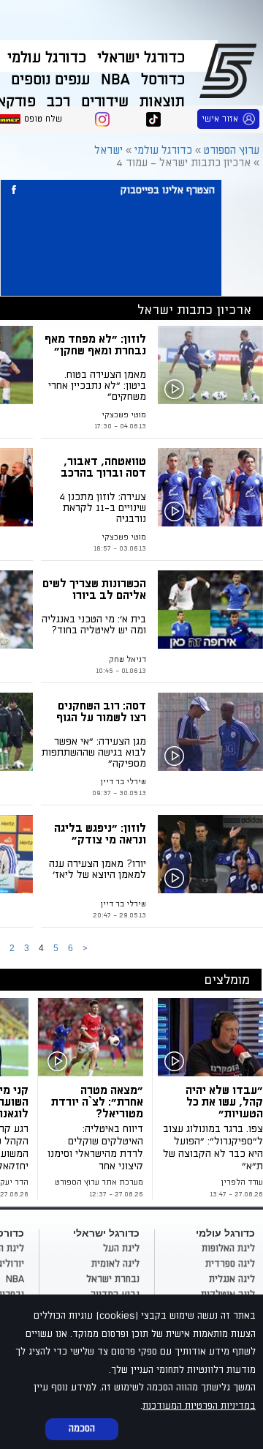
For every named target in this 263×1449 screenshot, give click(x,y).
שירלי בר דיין (123, 782)
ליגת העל (121, 1248)
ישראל (108, 150)
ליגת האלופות (228, 1248)
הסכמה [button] (82, 1428)
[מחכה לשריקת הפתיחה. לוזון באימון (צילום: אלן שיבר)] (210, 365)
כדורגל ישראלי (141, 57)
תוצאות (162, 101)
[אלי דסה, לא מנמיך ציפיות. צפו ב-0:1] (210, 732)
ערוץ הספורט (230, 70)
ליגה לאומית (115, 1263)
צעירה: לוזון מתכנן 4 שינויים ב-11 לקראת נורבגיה (102, 508)
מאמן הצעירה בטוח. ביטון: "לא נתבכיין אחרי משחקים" (97, 385)
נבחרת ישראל (113, 1279)
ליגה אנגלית (232, 1279)
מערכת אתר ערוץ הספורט (99, 1182)
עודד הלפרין (242, 1182)
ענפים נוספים (50, 79)
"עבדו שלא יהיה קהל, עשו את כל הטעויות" (224, 1102)
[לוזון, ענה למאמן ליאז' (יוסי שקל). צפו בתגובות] (210, 854)
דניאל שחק (127, 659)
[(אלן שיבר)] (93, 1037)
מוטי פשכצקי (124, 415)
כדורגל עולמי (46, 57)
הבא (85, 948)
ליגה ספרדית (230, 1263)
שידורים (105, 101)
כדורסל (163, 79)
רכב (58, 101)
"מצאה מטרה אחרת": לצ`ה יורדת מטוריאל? (97, 1102)
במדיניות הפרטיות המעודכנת (199, 1405)
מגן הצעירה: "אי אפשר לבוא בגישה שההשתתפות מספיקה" (94, 752)
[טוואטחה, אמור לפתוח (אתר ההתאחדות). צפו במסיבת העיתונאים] (210, 487)
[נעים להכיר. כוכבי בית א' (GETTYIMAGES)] (210, 609)
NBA (115, 79)
